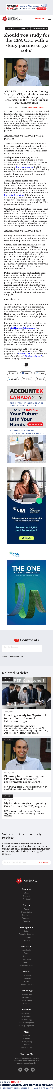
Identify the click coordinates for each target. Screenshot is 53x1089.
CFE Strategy (23, 28)
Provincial (26, 899)
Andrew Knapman (26, 1023)
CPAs (26, 981)
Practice (26, 956)
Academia (27, 950)
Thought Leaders (27, 984)
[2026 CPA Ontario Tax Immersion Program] (26, 508)
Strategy (26, 940)
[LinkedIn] (26, 1070)
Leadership (26, 937)
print (41, 379)
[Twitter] (20, 1070)
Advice (26, 909)
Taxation (26, 962)
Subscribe (39, 19)
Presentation (26, 912)
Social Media (26, 1000)
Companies (26, 978)
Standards (26, 959)
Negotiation (26, 997)
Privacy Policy (26, 1042)
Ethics (26, 953)
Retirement (26, 918)
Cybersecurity (26, 994)
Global (26, 893)
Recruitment (27, 915)
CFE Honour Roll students (22, 328)
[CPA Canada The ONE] (26, 589)
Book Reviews (26, 975)
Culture (26, 931)
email (28, 379)
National (26, 896)
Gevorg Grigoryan (39, 28)
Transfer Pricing (26, 965)
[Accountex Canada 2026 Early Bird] (26, 7)
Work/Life (26, 921)
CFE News (26, 1016)
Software (26, 1003)
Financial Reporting (14, 195)
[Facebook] (33, 1070)
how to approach (24, 167)
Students (10, 28)
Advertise (26, 1035)
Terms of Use (26, 1048)
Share (27, 373)
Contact (26, 1039)
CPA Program (26, 1013)
